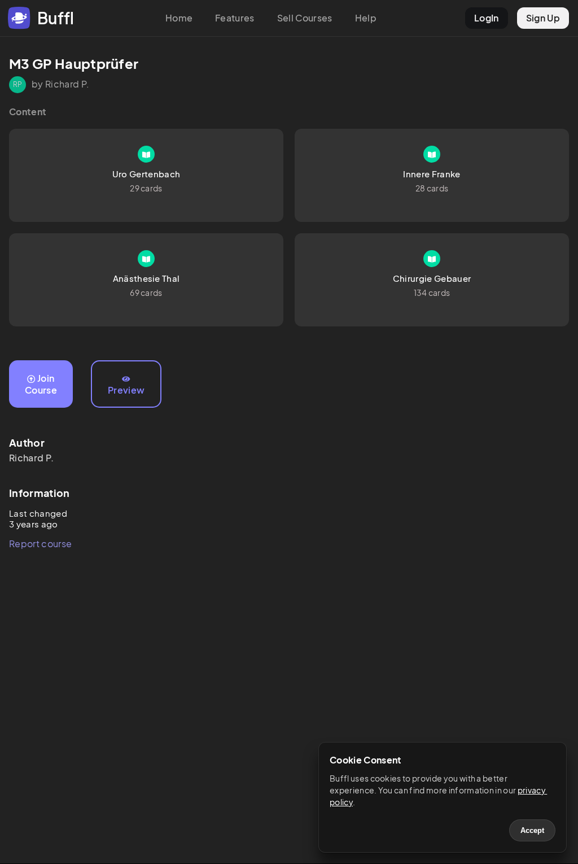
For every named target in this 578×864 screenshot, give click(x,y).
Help (365, 18)
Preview (126, 390)
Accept (532, 830)
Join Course (41, 384)
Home (178, 18)
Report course (40, 543)
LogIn (486, 18)
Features (235, 18)
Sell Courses (304, 18)
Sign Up (543, 18)
